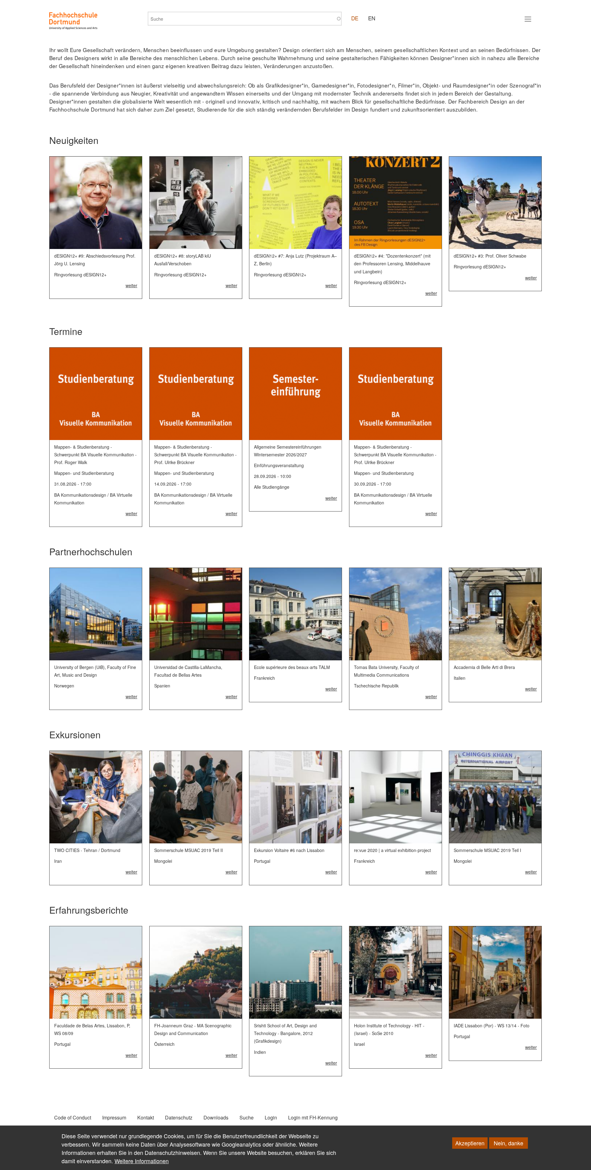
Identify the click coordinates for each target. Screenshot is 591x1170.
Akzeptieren (469, 1143)
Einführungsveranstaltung (279, 465)
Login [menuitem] (271, 1117)
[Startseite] (73, 21)
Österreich (164, 1044)
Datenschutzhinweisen (172, 1152)
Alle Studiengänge (271, 487)
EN (371, 18)
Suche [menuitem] (246, 1117)
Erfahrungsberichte (88, 909)
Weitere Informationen (142, 1161)
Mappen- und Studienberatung (84, 473)
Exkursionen (75, 734)
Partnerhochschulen (90, 551)
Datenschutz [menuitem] (178, 1117)
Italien (459, 678)
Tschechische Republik (376, 686)
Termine (65, 331)
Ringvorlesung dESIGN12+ (80, 274)
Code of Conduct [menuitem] (72, 1117)
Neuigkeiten (73, 140)
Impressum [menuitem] (114, 1117)
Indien (260, 1052)
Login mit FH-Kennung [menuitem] (313, 1117)
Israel (359, 1044)
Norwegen (64, 686)
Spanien (162, 686)
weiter (131, 285)
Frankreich (264, 678)
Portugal (262, 861)
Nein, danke (508, 1143)
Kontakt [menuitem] (145, 1117)
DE (354, 18)
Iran (58, 861)
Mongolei (163, 861)
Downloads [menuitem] (215, 1117)
